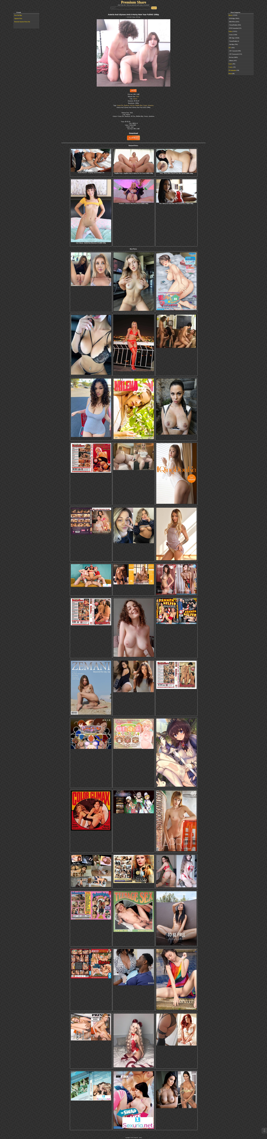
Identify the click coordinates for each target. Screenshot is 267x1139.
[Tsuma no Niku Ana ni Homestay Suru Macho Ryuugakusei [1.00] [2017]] (176, 281)
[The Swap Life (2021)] (134, 1100)
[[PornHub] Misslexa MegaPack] (91, 345)
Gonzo (145, 105)
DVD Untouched (233, 28)
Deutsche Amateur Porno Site (22, 21)
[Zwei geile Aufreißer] (91, 1100)
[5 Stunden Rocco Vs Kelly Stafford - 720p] (91, 979)
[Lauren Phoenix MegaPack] (134, 345)
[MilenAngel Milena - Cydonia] (134, 409)
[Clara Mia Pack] (176, 534)
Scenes (231, 34)
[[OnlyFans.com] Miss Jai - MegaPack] (134, 534)
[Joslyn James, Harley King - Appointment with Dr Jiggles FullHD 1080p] (134, 979)
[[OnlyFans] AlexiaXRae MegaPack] (134, 281)
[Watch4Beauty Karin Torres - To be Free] (176, 918)
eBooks (231, 60)
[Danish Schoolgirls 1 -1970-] (91, 918)
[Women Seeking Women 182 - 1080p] (91, 534)
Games (230, 64)
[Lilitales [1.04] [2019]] (134, 821)
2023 (137, 96)
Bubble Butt (138, 105)
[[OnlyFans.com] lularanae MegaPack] (134, 473)
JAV (230, 47)
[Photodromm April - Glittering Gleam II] (176, 821)
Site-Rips (231, 44)
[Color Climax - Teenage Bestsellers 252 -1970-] (91, 627)
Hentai (230, 73)
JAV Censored (233, 51)
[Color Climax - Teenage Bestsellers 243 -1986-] (91, 473)
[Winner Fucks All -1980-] (91, 821)
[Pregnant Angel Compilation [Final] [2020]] (91, 753)
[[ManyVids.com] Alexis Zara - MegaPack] (176, 1100)
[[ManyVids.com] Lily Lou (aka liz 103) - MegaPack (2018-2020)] (176, 871)
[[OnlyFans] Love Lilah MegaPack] (134, 627)
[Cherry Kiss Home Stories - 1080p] (91, 1041)
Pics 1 (133, 90)
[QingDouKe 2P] (176, 473)
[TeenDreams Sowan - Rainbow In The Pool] (176, 979)
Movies (230, 15)
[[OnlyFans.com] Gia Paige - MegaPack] (134, 688)
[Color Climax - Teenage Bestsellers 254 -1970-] (176, 688)
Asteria (135, 99)
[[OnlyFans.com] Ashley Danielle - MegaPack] (91, 281)
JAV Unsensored (233, 54)
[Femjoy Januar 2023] (134, 579)
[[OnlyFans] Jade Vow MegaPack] (134, 1041)
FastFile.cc (133, 138)
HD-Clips (138, 17)
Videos (133, 17)
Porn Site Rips (18, 15)
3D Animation (232, 70)
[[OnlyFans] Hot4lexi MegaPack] (91, 409)
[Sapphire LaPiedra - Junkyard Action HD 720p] (176, 409)
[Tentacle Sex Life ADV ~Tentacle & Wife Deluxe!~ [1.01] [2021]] (134, 753)
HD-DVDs (232, 21)
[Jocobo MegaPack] (91, 871)
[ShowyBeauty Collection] (176, 579)
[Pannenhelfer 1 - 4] (176, 627)
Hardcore (126, 105)
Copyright (127, 1137)
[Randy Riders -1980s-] (134, 918)
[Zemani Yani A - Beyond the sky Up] (91, 688)
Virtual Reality (233, 25)
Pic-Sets (231, 57)
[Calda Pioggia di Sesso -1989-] (134, 871)
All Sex (132, 105)
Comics (230, 67)
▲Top (140, 1137)
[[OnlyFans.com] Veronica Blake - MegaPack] (176, 1041)
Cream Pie (120, 105)
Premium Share (133, 2)
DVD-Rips (232, 18)
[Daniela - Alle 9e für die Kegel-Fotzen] (176, 345)
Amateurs (151, 105)
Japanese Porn (18, 18)
